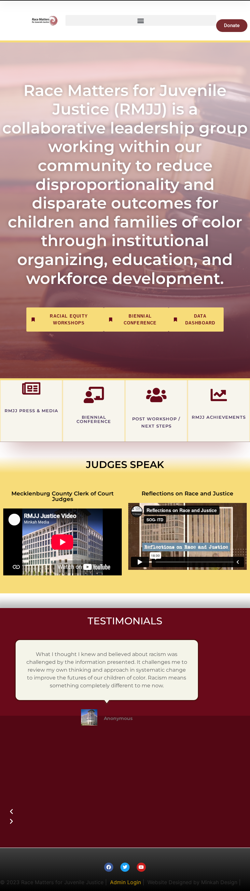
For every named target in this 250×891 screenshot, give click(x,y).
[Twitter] (125, 867)
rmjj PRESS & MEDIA (31, 410)
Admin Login (125, 882)
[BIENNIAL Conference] (94, 395)
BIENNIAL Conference (93, 419)
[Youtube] (141, 867)
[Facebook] (108, 867)
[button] (140, 20)
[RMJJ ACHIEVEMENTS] (219, 395)
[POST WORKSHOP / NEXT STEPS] (156, 395)
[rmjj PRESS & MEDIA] (31, 388)
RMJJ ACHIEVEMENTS (219, 417)
